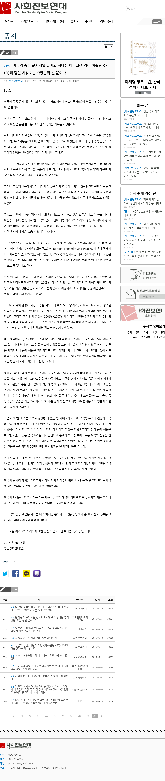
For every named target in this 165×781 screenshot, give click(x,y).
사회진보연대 (33, 8)
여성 (154, 332)
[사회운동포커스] (133, 111)
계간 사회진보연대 (54, 21)
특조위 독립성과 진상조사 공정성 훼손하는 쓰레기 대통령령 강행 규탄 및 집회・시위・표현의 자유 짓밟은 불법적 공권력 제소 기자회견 (40, 689)
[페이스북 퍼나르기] (15, 573)
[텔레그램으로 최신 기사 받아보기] (143, 275)
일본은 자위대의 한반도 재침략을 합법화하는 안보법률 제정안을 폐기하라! (39, 629)
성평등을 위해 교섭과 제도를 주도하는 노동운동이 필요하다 (142, 172)
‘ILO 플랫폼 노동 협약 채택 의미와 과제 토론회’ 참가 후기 (142, 155)
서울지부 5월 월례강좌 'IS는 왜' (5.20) (35, 637)
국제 (135, 337)
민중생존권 (159, 337)
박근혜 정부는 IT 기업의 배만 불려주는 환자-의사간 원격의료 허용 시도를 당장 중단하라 (40, 609)
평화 (163, 332)
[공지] (127, 211)
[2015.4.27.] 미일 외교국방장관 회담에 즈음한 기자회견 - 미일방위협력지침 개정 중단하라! (39, 701)
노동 (146, 332)
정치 (129, 332)
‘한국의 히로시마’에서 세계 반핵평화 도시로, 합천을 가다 (142, 239)
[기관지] (128, 252)
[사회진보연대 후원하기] (143, 313)
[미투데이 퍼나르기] (37, 573)
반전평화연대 (16, 81)
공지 (10, 36)
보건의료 (145, 337)
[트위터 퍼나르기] (5, 573)
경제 (138, 332)
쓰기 (8, 52)
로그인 (157, 21)
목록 (15, 52)
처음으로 (9, 21)
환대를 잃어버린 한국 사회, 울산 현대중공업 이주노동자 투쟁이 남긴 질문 (143, 139)
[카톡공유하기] (26, 573)
